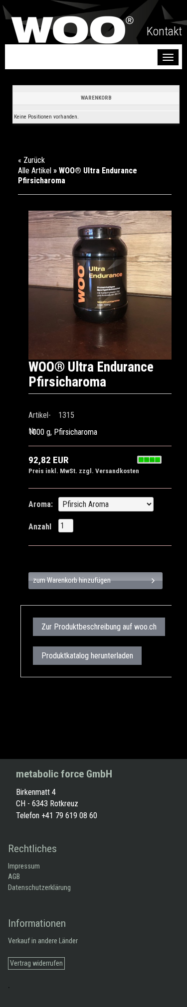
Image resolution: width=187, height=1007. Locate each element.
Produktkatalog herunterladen (87, 655)
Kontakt (164, 31)
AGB (14, 877)
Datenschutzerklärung (39, 887)
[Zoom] (103, 285)
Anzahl (39, 526)
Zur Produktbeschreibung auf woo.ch (99, 626)
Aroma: (40, 504)
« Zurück (31, 160)
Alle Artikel (34, 170)
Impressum (24, 866)
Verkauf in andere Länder (43, 941)
